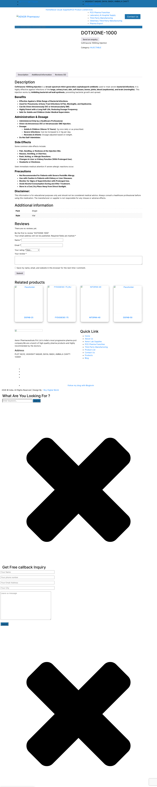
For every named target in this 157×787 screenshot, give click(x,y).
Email (18, 245)
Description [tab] (23, 74)
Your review (21, 254)
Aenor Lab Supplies (93, 341)
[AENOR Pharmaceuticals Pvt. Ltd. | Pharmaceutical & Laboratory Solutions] (28, 16)
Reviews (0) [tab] (60, 74)
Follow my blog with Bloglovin (81, 385)
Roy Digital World (51, 390)
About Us (55, 10)
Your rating (20, 250)
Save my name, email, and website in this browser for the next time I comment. (51, 268)
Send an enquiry (90, 39)
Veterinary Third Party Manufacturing (106, 21)
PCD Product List (77, 10)
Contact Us (132, 16)
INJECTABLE (26, 27)
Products (89, 355)
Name (18, 240)
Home (48, 10)
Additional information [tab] (42, 74)
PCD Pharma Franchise (100, 12)
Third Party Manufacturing (101, 18)
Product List (90, 350)
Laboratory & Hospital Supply (103, 15)
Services (89, 10)
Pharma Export (96, 23)
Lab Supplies (64, 10)
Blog (87, 358)
